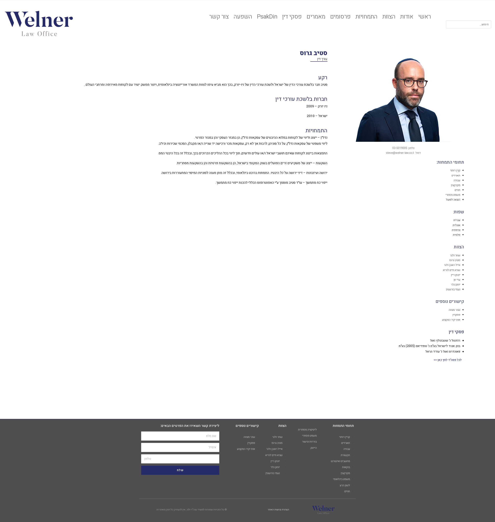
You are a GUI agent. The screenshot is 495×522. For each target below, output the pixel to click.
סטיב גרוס (454, 260)
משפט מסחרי (453, 195)
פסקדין (456, 315)
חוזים (457, 190)
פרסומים (340, 17)
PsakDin (267, 17)
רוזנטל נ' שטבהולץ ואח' (445, 340)
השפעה (243, 17)
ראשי (424, 17)
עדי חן (457, 280)
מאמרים (315, 17)
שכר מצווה (454, 310)
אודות (406, 17)
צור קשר (219, 17)
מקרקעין (455, 185)
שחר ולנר (455, 255)
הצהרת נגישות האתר (278, 509)
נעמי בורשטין (453, 289)
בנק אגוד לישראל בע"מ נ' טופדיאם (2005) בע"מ (429, 346)
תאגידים (455, 175)
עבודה (457, 180)
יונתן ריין (455, 275)
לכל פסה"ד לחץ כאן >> (448, 360)
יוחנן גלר (455, 285)
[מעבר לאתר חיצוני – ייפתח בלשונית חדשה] (39, 22)
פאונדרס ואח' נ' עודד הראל (442, 351)
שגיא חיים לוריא (451, 270)
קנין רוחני (455, 170)
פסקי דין (292, 17)
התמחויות (366, 17)
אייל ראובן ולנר (452, 265)
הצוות (388, 17)
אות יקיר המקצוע (451, 320)
